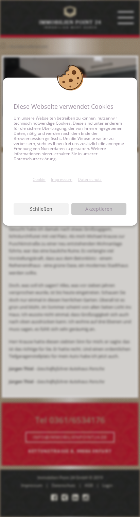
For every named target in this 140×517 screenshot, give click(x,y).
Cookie (39, 179)
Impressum (61, 179)
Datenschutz (90, 179)
